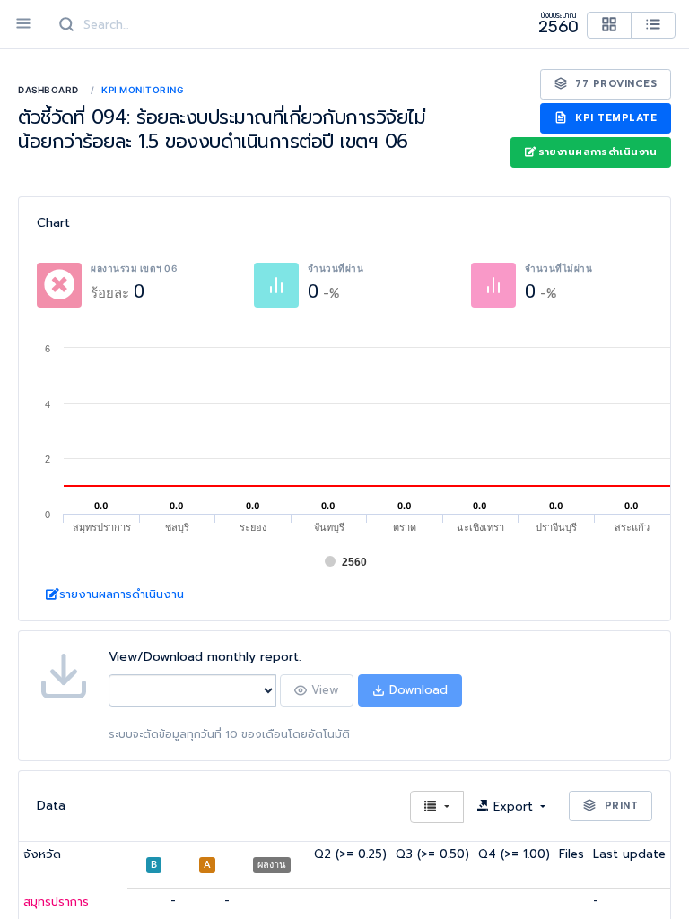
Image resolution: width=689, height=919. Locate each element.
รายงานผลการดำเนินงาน (597, 152)
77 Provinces (614, 83)
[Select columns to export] (436, 807)
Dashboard (48, 89)
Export (513, 806)
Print (619, 805)
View (323, 689)
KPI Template (614, 118)
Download (416, 689)
